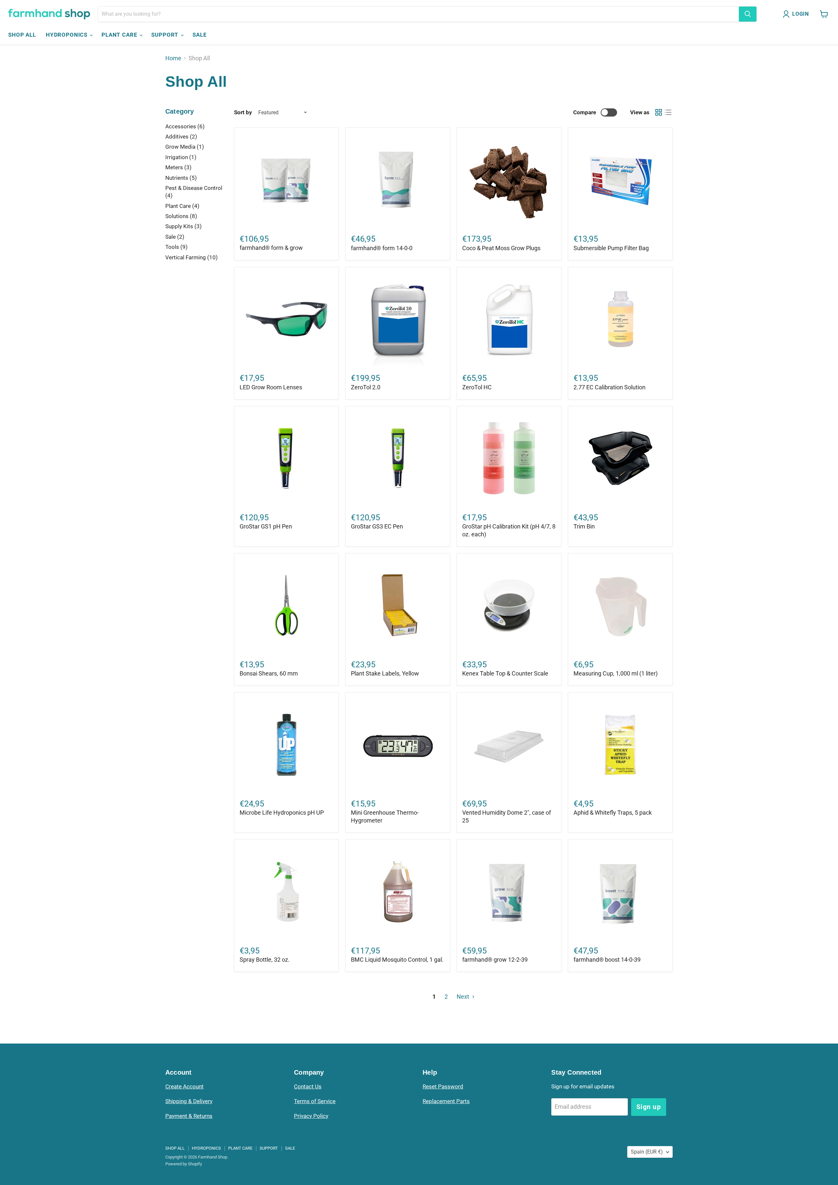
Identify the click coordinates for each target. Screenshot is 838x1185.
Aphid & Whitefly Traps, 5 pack (613, 812)
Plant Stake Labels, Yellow (385, 673)
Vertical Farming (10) (191, 257)
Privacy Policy (311, 1116)
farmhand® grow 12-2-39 (495, 959)
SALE (199, 34)
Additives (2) (181, 136)
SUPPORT (165, 34)
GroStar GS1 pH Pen (266, 526)
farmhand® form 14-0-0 (381, 248)
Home (173, 58)
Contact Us (307, 1086)
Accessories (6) (185, 126)
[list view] (668, 112)
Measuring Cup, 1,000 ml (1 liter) (616, 673)
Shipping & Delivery (188, 1101)
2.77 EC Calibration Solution (610, 387)
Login (800, 14)
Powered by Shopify (183, 1163)
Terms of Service (315, 1101)
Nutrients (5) (181, 178)
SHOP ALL (22, 34)
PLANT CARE (120, 34)
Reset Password (443, 1086)
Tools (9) (176, 247)
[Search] (747, 14)
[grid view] (658, 112)
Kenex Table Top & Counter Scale (505, 673)
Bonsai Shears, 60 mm (269, 673)
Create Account (184, 1086)
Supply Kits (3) (183, 226)
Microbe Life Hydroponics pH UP (282, 812)
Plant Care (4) (182, 206)
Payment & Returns (188, 1116)
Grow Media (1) (184, 146)
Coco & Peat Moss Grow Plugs (501, 248)
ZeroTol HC (477, 387)
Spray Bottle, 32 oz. (265, 959)
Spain (647, 1152)
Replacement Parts (446, 1101)
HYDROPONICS (67, 34)
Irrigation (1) (180, 157)
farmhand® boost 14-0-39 (607, 959)
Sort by (243, 112)
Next (463, 996)
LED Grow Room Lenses (271, 387)
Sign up (648, 1107)
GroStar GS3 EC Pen (377, 526)
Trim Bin (584, 526)
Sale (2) (174, 236)
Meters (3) (178, 167)
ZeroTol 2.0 (365, 387)
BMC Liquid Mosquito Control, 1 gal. (397, 959)
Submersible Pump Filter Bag (611, 248)
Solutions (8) (181, 216)
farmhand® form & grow (271, 247)
